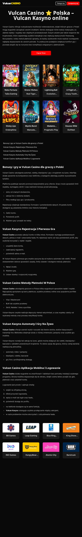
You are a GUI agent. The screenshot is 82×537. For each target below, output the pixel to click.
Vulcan (11, 3)
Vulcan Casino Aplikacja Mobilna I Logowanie (21, 159)
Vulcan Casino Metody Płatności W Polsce (20, 151)
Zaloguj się (61, 3)
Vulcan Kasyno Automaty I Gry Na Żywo (19, 155)
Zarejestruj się (73, 3)
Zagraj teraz (41, 53)
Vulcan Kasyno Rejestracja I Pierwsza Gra (20, 147)
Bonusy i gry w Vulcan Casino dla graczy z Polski (23, 143)
